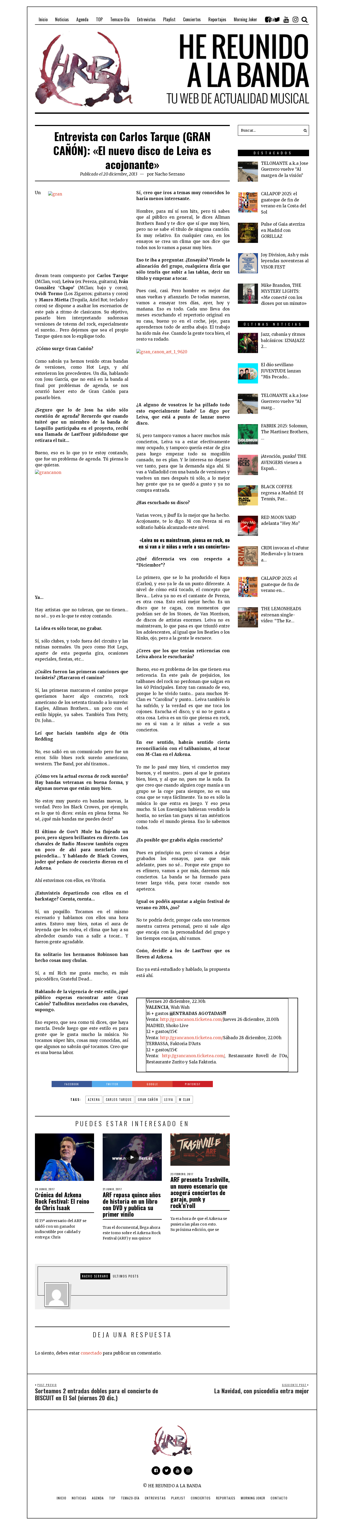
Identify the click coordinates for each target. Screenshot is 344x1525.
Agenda (98, 1498)
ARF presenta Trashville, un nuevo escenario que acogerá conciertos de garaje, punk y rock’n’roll (200, 1192)
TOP (112, 1498)
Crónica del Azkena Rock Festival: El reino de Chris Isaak (62, 1201)
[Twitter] (277, 19)
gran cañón (148, 1099)
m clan (185, 1099)
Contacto (279, 1498)
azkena (94, 1099)
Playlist (178, 1498)
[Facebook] (268, 19)
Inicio (61, 1498)
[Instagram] (295, 19)
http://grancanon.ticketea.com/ (191, 1019)
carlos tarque (119, 1099)
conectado (91, 1353)
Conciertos (201, 1498)
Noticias (79, 1498)
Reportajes (225, 1498)
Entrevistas (155, 1498)
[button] (303, 130)
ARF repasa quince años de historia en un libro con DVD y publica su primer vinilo (132, 1204)
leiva (168, 1099)
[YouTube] (286, 19)
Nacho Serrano (170, 174)
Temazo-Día (130, 1498)
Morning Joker (253, 1498)
